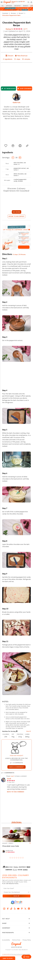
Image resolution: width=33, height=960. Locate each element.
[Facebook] (7, 908)
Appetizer (9, 6)
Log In (12, 776)
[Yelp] (14, 908)
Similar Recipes (16, 822)
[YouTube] (18, 908)
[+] (20, 157)
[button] (1, 2)
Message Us (14, 1)
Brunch (25, 6)
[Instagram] (4, 908)
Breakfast (17, 6)
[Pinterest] (21, 908)
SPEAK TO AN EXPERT (16, 216)
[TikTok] (11, 908)
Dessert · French (7, 843)
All (3, 6)
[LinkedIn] (28, 908)
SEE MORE (16, 212)
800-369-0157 (25, 949)
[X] (25, 908)
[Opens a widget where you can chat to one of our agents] (26, 957)
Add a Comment (16, 767)
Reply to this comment (15, 792)
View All (28, 731)
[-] (13, 157)
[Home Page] (7, 2)
